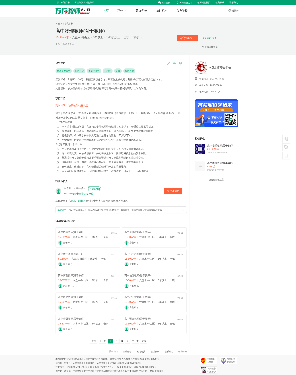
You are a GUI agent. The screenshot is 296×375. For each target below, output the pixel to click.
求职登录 (78, 2)
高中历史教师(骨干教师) (71, 297)
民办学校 (141, 10)
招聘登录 (90, 2)
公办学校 (182, 10)
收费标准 (220, 2)
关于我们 (113, 351)
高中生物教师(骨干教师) (137, 232)
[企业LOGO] (73, 11)
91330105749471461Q (78, 367)
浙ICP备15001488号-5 (145, 367)
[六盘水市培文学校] (201, 67)
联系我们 (233, 2)
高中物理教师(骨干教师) (71, 275)
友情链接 (141, 351)
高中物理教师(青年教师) (220, 163)
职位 (120, 10)
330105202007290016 (129, 363)
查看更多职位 (216, 179)
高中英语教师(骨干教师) (71, 318)
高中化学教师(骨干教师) (137, 253)
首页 (106, 10)
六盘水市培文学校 (64, 23)
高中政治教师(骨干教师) (137, 297)
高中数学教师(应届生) (70, 253)
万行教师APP (184, 3)
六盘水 (72, 200)
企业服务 (127, 351)
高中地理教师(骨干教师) (137, 275)
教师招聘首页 (203, 2)
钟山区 (81, 200)
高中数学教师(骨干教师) (71, 232)
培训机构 (161, 10)
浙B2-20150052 (124, 367)
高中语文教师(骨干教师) (137, 318)
